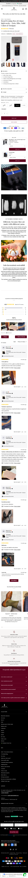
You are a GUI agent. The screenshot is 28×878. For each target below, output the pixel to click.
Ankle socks (3, 738)
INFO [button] (2, 747)
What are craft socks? (6, 758)
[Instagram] (16, 849)
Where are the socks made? (7, 685)
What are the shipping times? (7, 693)
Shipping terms (4, 764)
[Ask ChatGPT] (2, 844)
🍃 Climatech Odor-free (6, 743)
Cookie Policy (12, 852)
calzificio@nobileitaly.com (7, 5)
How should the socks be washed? (8, 689)
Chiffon (2, 732)
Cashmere (3, 728)
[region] (14, 326)
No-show (3, 736)
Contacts (3, 768)
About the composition (7, 88)
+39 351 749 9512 (22, 5)
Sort (15, 341)
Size (10, 143)
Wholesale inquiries (5, 772)
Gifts (2, 722)
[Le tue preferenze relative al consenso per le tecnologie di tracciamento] (25, 875)
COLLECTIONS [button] (4, 711)
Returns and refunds (5, 766)
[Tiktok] (13, 849)
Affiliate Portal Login (5, 781)
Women (2, 740)
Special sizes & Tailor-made (7, 724)
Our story (3, 756)
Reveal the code (14, 832)
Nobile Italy (4, 852)
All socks (3, 718)
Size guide (4, 109)
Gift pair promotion (5, 777)
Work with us (4, 774)
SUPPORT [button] (3, 786)
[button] (7, 28)
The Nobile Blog (4, 754)
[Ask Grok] (15, 844)
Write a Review (22, 337)
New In (2, 720)
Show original (17, 367)
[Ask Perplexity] (9, 844)
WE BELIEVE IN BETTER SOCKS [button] (7, 803)
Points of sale (4, 770)
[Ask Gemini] (12, 844)
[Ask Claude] (5, 844)
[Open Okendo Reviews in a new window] (6, 332)
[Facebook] (10, 849)
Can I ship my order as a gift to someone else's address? (13, 697)
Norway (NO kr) (12, 875)
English (3, 875)
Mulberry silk (3, 726)
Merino (2, 730)
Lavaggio (4, 92)
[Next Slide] (26, 326)
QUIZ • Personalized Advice (7, 751)
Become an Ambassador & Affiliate (8, 779)
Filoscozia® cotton (5, 760)
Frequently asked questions (7, 762)
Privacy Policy (19, 852)
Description (5, 71)
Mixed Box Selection (5, 715)
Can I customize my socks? (7, 681)
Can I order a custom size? (6, 676)
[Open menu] (3, 9)
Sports (2, 734)
